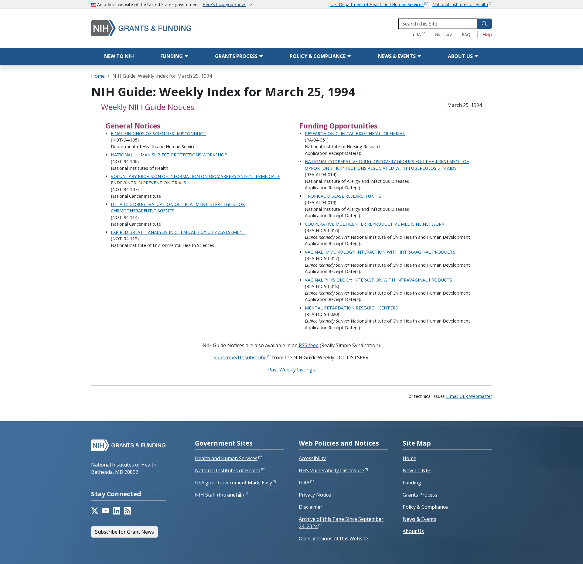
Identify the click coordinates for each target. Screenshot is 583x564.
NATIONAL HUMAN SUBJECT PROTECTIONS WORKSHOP (169, 155)
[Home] (167, 28)
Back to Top (556, 552)
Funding (172, 56)
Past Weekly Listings (291, 369)
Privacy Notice (315, 494)
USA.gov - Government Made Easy (233, 482)
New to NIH (119, 56)
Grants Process (237, 56)
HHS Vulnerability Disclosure (331, 470)
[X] (94, 510)
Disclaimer (310, 507)
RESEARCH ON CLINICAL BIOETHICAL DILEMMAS (355, 133)
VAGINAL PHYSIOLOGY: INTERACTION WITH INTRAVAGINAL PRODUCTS (378, 280)
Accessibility (312, 458)
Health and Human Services (226, 458)
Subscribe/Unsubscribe (240, 357)
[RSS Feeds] (127, 510)
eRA (417, 34)
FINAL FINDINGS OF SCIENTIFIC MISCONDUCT (158, 133)
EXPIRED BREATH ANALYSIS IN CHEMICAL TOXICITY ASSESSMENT (178, 232)
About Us (461, 56)
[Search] (484, 24)
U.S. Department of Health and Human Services (377, 4)
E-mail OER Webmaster (469, 396)
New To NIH (417, 470)
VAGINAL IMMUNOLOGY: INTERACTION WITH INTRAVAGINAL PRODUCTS (380, 252)
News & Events (397, 56)
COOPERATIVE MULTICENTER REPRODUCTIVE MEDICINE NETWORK (374, 224)
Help (487, 34)
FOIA (304, 482)
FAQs (467, 34)
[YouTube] (105, 510)
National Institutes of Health (460, 4)
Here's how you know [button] (224, 4)
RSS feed (309, 345)
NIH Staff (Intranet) (219, 494)
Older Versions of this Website (333, 538)
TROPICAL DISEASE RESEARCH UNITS (343, 196)
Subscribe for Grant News (124, 531)
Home (98, 76)
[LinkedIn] (116, 510)
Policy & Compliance (318, 56)
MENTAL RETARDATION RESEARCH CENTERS (351, 308)
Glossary (443, 34)
